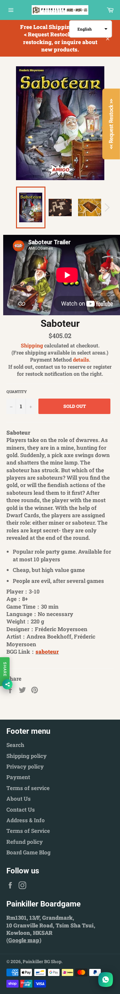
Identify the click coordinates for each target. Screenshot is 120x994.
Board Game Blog (28, 852)
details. (81, 359)
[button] (90, 29)
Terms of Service (28, 830)
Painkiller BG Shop (42, 961)
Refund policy (24, 841)
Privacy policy (25, 766)
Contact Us (20, 809)
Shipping (32, 345)
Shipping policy (26, 755)
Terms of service (28, 788)
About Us (18, 798)
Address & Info (25, 820)
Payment (18, 777)
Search (15, 745)
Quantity (16, 391)
